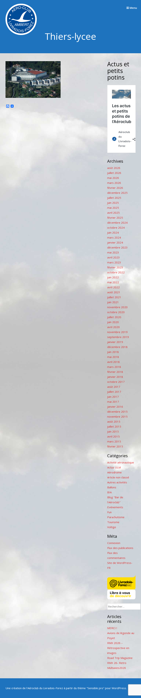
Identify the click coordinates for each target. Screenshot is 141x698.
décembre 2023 (117, 247)
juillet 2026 (114, 173)
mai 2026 (113, 178)
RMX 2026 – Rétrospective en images (118, 648)
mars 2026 (114, 183)
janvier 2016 (115, 406)
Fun (109, 512)
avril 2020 (113, 327)
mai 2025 (113, 207)
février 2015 (115, 446)
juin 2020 (113, 322)
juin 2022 (113, 277)
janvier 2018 (115, 377)
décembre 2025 (117, 193)
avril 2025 (113, 212)
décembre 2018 (117, 347)
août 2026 (113, 168)
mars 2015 (114, 441)
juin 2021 (113, 302)
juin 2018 (113, 352)
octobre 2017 (116, 382)
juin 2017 (113, 396)
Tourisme (113, 522)
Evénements (115, 507)
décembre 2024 (117, 222)
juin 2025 (113, 202)
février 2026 (115, 188)
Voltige (111, 527)
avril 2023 (113, 257)
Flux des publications (120, 548)
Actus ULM (114, 467)
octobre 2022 (116, 272)
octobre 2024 (116, 227)
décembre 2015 (117, 411)
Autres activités (117, 482)
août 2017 (113, 387)
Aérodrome (114, 472)
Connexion (113, 543)
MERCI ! (112, 628)
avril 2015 (113, 436)
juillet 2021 (114, 297)
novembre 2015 (117, 416)
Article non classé (118, 477)
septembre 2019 (118, 337)
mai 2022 (113, 282)
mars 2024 (114, 237)
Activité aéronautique (120, 462)
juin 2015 (113, 431)
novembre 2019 (117, 332)
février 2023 (115, 267)
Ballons (111, 487)
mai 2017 (113, 401)
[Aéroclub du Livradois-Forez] (21, 34)
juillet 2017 (114, 391)
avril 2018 (113, 362)
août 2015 (113, 421)
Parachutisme (115, 517)
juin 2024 (113, 232)
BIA (109, 492)
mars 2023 (114, 262)
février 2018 (115, 372)
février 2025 (115, 217)
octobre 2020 (116, 312)
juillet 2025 (114, 198)
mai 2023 (113, 252)
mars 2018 (114, 367)
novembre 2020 (117, 307)
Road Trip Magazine (120, 658)
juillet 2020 (114, 317)
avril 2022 (113, 287)
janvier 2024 (115, 242)
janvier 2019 (115, 342)
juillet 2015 (114, 426)
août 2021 (113, 292)
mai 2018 (113, 357)
